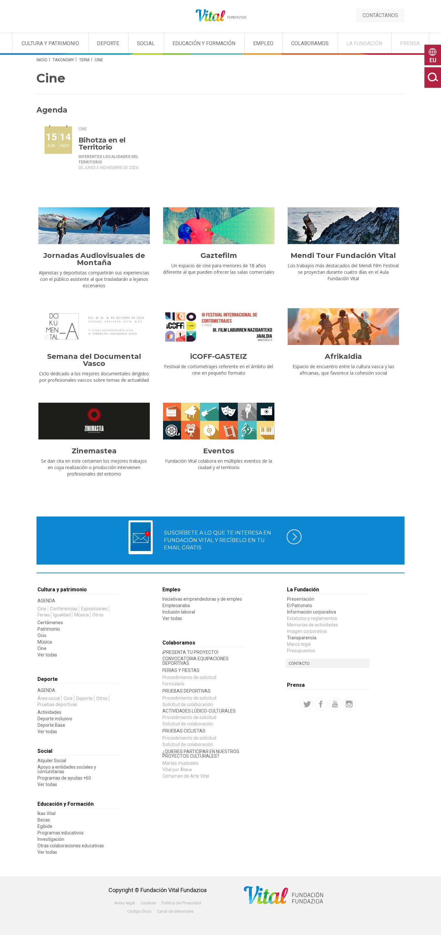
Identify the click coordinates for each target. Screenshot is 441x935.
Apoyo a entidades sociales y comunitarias (66, 769)
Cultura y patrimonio (62, 589)
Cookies (148, 903)
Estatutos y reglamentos (312, 618)
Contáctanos (380, 15)
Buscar (433, 77)
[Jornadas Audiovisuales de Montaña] (93, 225)
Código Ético (139, 911)
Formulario (173, 683)
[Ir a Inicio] (220, 15)
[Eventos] (218, 421)
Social (146, 43)
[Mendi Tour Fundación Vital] (343, 225)
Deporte (108, 43)
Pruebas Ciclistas (183, 730)
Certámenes (50, 622)
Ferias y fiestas (181, 670)
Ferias (43, 614)
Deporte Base (51, 725)
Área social (48, 698)
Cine (82, 129)
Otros (98, 614)
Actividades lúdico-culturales (199, 711)
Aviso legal (124, 903)
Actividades (49, 712)
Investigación (50, 839)
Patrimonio (48, 629)
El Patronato (299, 605)
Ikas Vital (46, 813)
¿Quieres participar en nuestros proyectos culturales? (200, 754)
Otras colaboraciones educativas (70, 845)
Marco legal (299, 644)
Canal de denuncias (175, 911)
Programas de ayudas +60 (64, 778)
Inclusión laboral (178, 612)
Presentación (300, 599)
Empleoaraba (176, 605)
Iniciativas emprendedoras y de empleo (202, 599)
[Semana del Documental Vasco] (93, 326)
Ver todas (47, 654)
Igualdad (62, 614)
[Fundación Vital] (31, 42)
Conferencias (63, 608)
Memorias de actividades (312, 624)
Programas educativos (60, 832)
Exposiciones (94, 608)
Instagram (349, 704)
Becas (43, 819)
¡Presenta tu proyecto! (190, 652)
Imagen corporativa (307, 631)
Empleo (263, 43)
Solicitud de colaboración (187, 704)
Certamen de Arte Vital (185, 776)
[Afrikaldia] (343, 326)
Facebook (320, 704)
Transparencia (301, 637)
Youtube (335, 704)
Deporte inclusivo (54, 718)
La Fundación (364, 43)
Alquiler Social (51, 760)
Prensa (410, 43)
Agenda (46, 600)
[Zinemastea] (93, 421)
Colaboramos (310, 43)
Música (81, 614)
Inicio (41, 60)
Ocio (41, 635)
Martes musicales (180, 763)
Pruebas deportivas (57, 704)
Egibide (44, 826)
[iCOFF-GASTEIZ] (218, 326)
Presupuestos (301, 650)
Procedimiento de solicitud (189, 677)
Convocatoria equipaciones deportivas (195, 661)
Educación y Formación (203, 43)
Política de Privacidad (181, 903)
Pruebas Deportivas (186, 691)
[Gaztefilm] (218, 225)
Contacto (299, 663)
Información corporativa (311, 612)
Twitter (306, 704)
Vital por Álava (177, 769)
